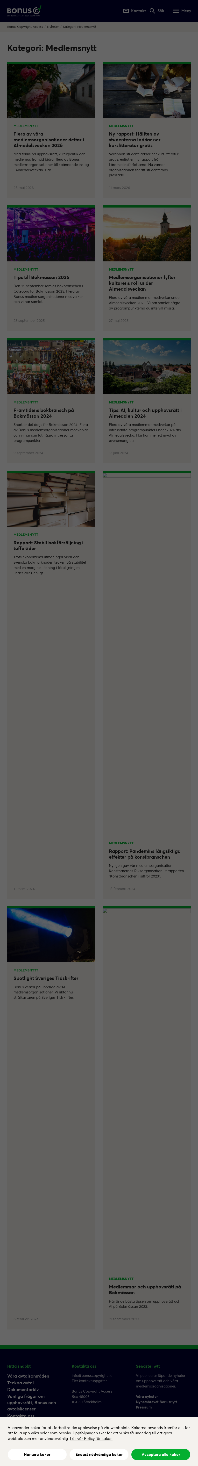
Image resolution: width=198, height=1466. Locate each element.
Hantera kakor (37, 1454)
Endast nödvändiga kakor (99, 1454)
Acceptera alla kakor (161, 1454)
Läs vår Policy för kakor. (91, 1438)
